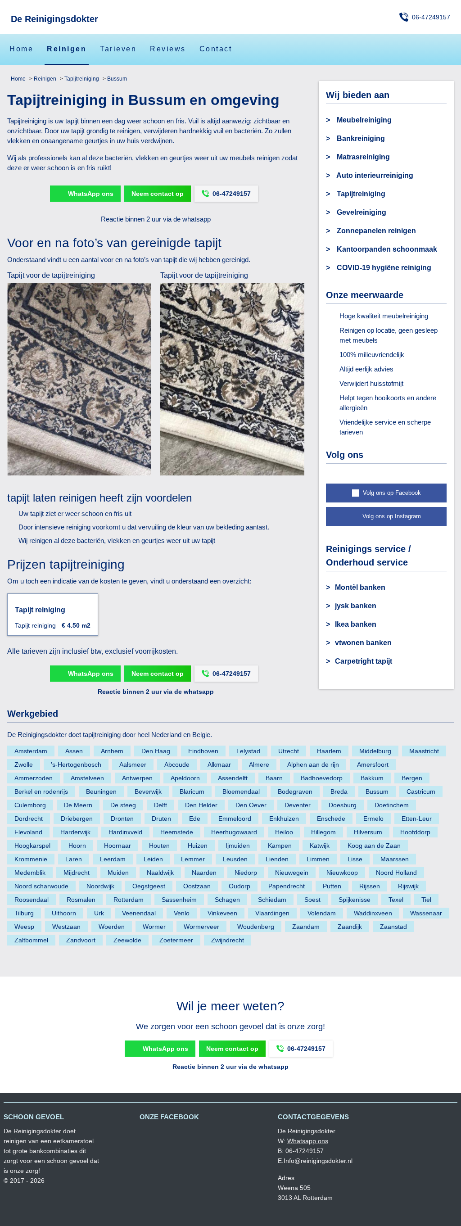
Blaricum (192, 791)
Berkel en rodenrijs (41, 791)
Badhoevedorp (322, 778)
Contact (215, 49)
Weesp (24, 926)
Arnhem (112, 751)
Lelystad (248, 751)
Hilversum (368, 832)
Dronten (122, 818)
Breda (339, 791)
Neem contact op (157, 193)
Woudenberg (255, 926)
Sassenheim (179, 899)
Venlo (182, 913)
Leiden (153, 859)
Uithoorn (64, 913)
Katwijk (320, 845)
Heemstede (176, 832)
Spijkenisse (355, 899)
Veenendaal (139, 913)
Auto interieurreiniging (374, 175)
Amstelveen (87, 778)
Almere (259, 764)
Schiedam (272, 899)
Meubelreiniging (363, 120)
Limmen (318, 859)
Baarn (274, 778)
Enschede (331, 818)
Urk (99, 913)
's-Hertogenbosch (76, 764)
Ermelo (373, 818)
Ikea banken (355, 624)
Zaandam (306, 926)
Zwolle (23, 764)
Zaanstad (393, 926)
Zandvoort (80, 940)
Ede (194, 818)
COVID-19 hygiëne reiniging (383, 267)
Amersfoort (373, 764)
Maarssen (394, 859)
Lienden (277, 859)
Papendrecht (286, 886)
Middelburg (375, 751)
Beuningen (101, 791)
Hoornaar (117, 845)
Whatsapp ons (307, 1141)
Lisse (355, 859)
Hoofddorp (415, 832)
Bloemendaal (241, 791)
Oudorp (239, 886)
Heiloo (284, 832)
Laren (73, 859)
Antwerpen (137, 778)
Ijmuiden (238, 845)
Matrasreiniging (362, 157)
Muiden (118, 872)
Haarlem (329, 751)
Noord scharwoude (41, 886)
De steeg (123, 805)
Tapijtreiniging (81, 79)
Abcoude (177, 764)
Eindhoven (203, 751)
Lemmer (193, 859)
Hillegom (323, 832)
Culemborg (30, 805)
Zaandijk (350, 926)
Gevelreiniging (360, 212)
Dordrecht (28, 818)
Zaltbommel (31, 940)
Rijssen (369, 886)
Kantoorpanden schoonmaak (386, 249)
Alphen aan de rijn (313, 764)
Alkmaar (219, 764)
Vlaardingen (272, 913)
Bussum (116, 79)
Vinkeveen (222, 913)
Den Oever (251, 805)
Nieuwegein (291, 872)
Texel (396, 899)
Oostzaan (197, 886)
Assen (74, 751)
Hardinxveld (125, 832)
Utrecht (288, 751)
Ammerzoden (33, 778)
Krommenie (30, 859)
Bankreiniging (360, 138)
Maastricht (424, 751)
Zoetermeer (176, 940)
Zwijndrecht (227, 940)
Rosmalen (81, 899)
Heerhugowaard (234, 832)
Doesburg (343, 805)
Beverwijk (148, 791)
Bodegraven (295, 791)
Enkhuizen (284, 818)
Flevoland (28, 832)
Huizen (198, 845)
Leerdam (113, 859)
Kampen (280, 845)
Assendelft (233, 778)
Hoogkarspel (32, 845)
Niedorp (246, 872)
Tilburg (24, 913)
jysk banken (355, 606)
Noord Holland (396, 872)
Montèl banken (360, 587)
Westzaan (66, 926)
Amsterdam (30, 751)
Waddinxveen (373, 913)
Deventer (298, 805)
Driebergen (77, 818)
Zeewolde (127, 940)
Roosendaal (31, 899)
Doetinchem (392, 805)
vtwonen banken (363, 643)
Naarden (204, 872)
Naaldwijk (160, 872)
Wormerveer (201, 926)
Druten (161, 818)
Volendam (321, 913)
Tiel (426, 899)
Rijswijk (408, 886)
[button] (386, 493)
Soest (312, 899)
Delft (160, 805)
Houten (159, 845)
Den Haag (155, 751)
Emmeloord (234, 818)
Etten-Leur (417, 818)
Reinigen (66, 49)
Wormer (154, 926)
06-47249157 (431, 17)
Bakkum (372, 778)
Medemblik (29, 872)
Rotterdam (128, 899)
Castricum (421, 791)
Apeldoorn (185, 778)
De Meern (78, 805)
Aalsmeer (132, 764)
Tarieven (118, 49)
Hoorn (77, 845)
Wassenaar (426, 913)
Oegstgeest (148, 886)
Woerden (112, 926)
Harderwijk (75, 832)
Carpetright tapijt (363, 661)
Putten (332, 886)
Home (21, 49)
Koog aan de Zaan (374, 845)
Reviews (168, 49)
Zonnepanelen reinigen (375, 231)
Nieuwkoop (342, 872)
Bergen (412, 778)
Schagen (227, 899)
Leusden (235, 859)
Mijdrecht (76, 872)
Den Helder (201, 805)
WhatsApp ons (90, 193)
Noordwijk (100, 886)
